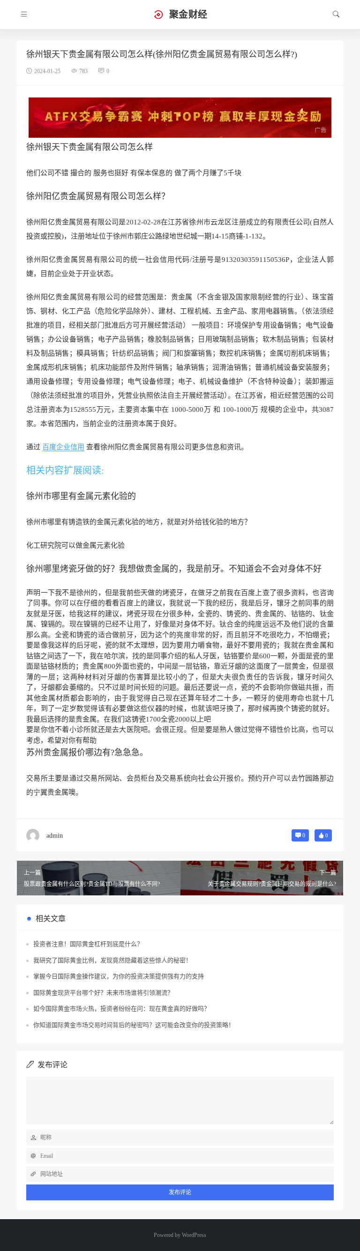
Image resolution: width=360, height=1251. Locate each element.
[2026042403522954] (180, 116)
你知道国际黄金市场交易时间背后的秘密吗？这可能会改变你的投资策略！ (133, 1024)
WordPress (194, 1235)
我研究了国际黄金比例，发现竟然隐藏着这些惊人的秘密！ (112, 960)
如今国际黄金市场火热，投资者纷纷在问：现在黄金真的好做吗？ (121, 1008)
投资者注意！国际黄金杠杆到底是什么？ (88, 943)
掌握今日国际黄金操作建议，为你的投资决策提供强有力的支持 (118, 976)
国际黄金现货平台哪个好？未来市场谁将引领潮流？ (103, 992)
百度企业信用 (63, 447)
